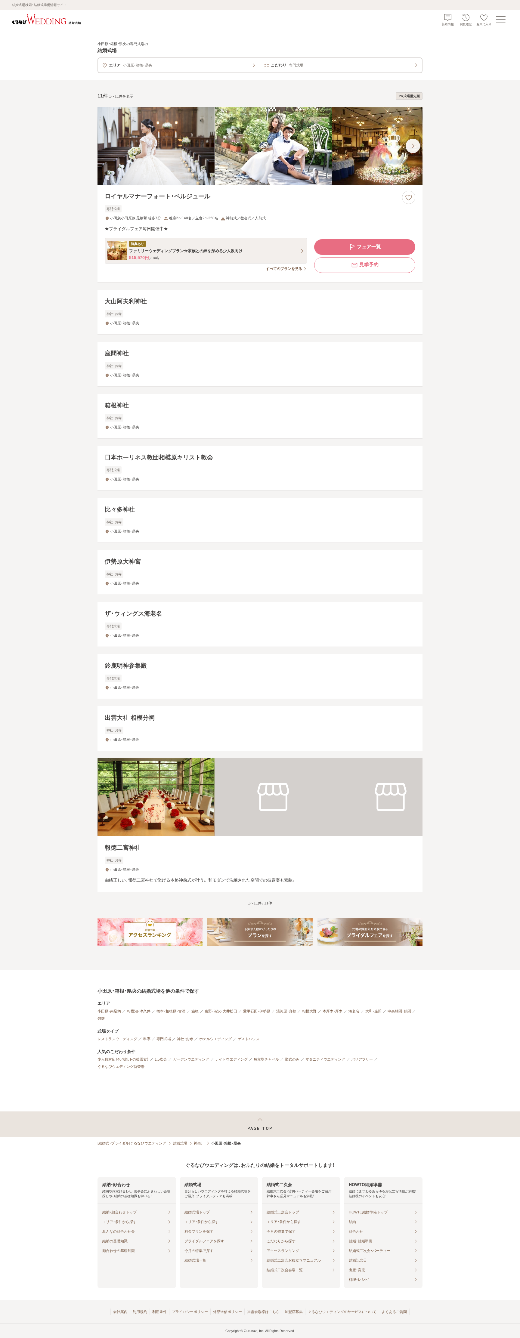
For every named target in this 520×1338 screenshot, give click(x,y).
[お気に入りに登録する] (408, 197)
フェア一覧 (369, 246)
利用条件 (159, 1312)
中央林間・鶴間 (399, 1011)
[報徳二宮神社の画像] (260, 797)
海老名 (353, 1011)
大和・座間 (373, 1011)
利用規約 (140, 1312)
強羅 (101, 1018)
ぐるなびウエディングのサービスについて (342, 1312)
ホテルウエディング (215, 1039)
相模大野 (309, 1011)
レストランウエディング (117, 1039)
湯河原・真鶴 (286, 1011)
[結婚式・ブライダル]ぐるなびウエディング (132, 1143)
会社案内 (120, 1312)
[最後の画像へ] (413, 146)
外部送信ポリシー (227, 1312)
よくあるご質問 (394, 1312)
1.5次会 (161, 1059)
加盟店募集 (294, 1312)
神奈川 (199, 1143)
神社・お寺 (185, 1039)
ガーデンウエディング (191, 1059)
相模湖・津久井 (138, 1011)
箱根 (195, 1011)
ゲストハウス (248, 1039)
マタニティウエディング (325, 1059)
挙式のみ (292, 1059)
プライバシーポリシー (190, 1312)
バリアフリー (362, 1059)
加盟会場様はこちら (263, 1312)
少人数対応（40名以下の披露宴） (123, 1059)
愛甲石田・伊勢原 (256, 1011)
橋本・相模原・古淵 (170, 1011)
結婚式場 (180, 1143)
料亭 (146, 1039)
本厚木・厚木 (332, 1011)
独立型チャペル (266, 1059)
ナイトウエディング (231, 1059)
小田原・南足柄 (109, 1011)
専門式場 (163, 1039)
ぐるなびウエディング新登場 (121, 1067)
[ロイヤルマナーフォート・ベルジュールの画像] (260, 146)
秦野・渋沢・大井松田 (221, 1011)
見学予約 (369, 264)
